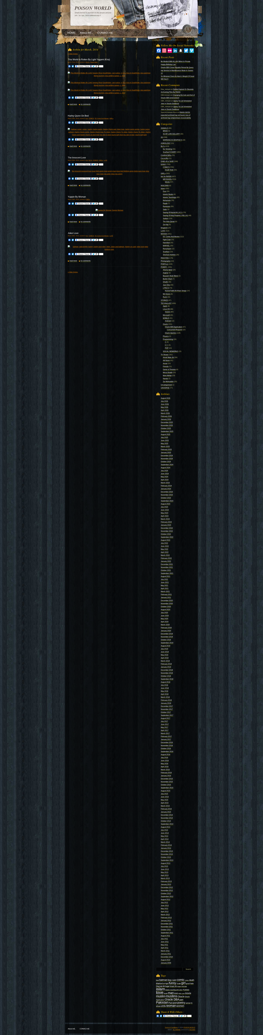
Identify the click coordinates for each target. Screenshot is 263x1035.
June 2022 (165, 546)
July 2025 (164, 437)
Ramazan (166, 206)
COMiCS (91, 118)
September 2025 (167, 431)
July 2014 (164, 830)
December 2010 (167, 957)
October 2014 (166, 821)
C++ (166, 345)
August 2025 (165, 434)
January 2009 (166, 963)
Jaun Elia (166, 285)
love (159, 992)
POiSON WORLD (93, 7)
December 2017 (167, 706)
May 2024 (164, 477)
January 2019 (166, 667)
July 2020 (164, 613)
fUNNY (163, 164)
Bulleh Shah (167, 279)
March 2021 (165, 591)
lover (166, 993)
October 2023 (166, 498)
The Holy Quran (169, 222)
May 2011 (164, 945)
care (174, 980)
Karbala (186, 990)
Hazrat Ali (160, 986)
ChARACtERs (166, 155)
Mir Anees (166, 294)
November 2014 (167, 818)
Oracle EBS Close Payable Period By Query (177, 67)
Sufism (165, 218)
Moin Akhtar (167, 376)
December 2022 (167, 528)
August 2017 (165, 718)
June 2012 (165, 906)
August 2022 (165, 540)
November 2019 (167, 637)
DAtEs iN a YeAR (167, 161)
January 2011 (166, 954)
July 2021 (164, 579)
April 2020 (164, 622)
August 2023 (165, 504)
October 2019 (166, 640)
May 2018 (164, 691)
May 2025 (164, 443)
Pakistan (162, 1002)
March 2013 (165, 878)
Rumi (165, 297)
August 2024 (165, 468)
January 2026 (166, 419)
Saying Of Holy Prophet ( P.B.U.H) (175, 215)
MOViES (164, 234)
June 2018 (165, 688)
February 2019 (166, 664)
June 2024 (165, 474)
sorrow (188, 1003)
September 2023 (167, 501)
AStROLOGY (165, 143)
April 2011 (164, 948)
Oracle (165, 324)
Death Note (94, 62)
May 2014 (164, 836)
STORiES (164, 300)
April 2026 (164, 410)
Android (168, 321)
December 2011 (167, 924)
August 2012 (165, 899)
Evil (163, 983)
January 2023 (166, 525)
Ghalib (165, 282)
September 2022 (167, 537)
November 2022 (167, 531)
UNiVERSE (165, 388)
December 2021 (167, 564)
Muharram (167, 200)
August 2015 (165, 791)
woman (171, 1005)
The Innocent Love (77, 157)
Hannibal (166, 243)
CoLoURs (164, 158)
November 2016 (167, 745)
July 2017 (164, 721)
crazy (187, 980)
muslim (160, 996)
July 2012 (164, 902)
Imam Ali (173, 986)
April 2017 (164, 730)
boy (170, 980)
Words (167, 182)
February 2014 (166, 845)
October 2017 (166, 712)
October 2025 (166, 428)
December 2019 (167, 634)
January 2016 (166, 776)
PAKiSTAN (165, 258)
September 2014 (167, 824)
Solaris (167, 312)
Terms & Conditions (171, 1027)
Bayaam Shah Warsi (170, 276)
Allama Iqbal (167, 270)
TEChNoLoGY (166, 303)
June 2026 (165, 404)
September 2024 (167, 465)
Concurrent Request (174, 330)
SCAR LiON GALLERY (171, 134)
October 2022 (166, 534)
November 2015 (167, 782)
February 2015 (166, 809)
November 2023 (167, 495)
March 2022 (165, 555)
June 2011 (165, 942)
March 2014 (165, 842)
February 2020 (166, 628)
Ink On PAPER (166, 176)
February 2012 (166, 918)
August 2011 (165, 936)
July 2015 (164, 794)
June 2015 (165, 797)
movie (188, 993)
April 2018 (164, 694)
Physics (166, 336)
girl (183, 983)
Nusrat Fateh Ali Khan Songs (175, 291)
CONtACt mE (84, 1029)
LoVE (105, 160)
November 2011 (167, 927)
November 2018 (167, 673)
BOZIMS (192, 1029)
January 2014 (166, 848)
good (188, 983)
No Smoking (167, 149)
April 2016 (164, 767)
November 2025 (167, 425)
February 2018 (166, 700)
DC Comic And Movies (102, 118)
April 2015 (164, 803)
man (171, 993)
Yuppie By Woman (77, 197)
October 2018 (166, 676)
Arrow (165, 363)
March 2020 (165, 625)
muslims (172, 996)
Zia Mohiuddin (168, 382)
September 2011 (167, 933)
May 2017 (164, 727)
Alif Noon (166, 360)
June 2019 (165, 652)
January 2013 (166, 884)
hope (167, 986)
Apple (165, 306)
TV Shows (164, 355)
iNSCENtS (165, 186)
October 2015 (166, 785)
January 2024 (166, 489)
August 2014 (165, 827)
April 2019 (164, 658)
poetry (181, 1002)
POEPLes (164, 264)
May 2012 (164, 909)
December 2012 (167, 887)
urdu (163, 1006)
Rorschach (167, 249)
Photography (165, 261)
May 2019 (164, 655)
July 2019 (164, 649)
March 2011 (165, 951)
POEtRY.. (164, 267)
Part (170, 1003)
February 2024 (166, 486)
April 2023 (164, 516)
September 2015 (167, 788)
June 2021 (165, 582)
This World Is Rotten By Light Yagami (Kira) (89, 59)
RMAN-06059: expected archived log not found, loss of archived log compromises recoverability (176, 115)
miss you (181, 993)
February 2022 (166, 558)
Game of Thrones (169, 369)
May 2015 (164, 800)
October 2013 (166, 857)
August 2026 (165, 398)
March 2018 (165, 697)
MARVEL (166, 246)
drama (159, 983)
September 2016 (167, 752)
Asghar (165, 273)
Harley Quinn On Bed (78, 116)
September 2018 (167, 679)
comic (181, 979)
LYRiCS (166, 288)
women (180, 1006)
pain (181, 999)
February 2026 (166, 416)
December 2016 (167, 742)
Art (87, 118)
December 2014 (167, 815)
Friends (165, 366)
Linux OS (166, 309)
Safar (165, 209)
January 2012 (166, 921)
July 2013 (164, 866)
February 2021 (166, 594)
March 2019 (165, 661)
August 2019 (165, 646)
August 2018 (165, 682)
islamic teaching (170, 990)
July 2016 (164, 758)
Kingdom (164, 228)
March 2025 (165, 446)
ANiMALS (164, 128)
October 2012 (166, 893)
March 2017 (165, 733)
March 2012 (165, 915)
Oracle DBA (172, 999)
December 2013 (167, 851)
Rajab (165, 203)
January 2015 (166, 812)
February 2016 (166, 773)
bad (157, 980)
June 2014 (165, 833)
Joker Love (73, 233)
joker (181, 990)
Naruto (165, 379)
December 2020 (167, 601)
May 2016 (164, 764)
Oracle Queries (170, 333)
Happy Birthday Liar (168, 64)
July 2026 (164, 401)
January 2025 (166, 453)
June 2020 (165, 616)
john (177, 990)
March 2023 (165, 519)
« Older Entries (73, 54)
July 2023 (164, 507)
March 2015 (165, 806)
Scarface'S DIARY (169, 152)
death (191, 980)
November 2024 (167, 459)
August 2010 (165, 960)
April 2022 (164, 552)
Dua (164, 191)
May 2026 (164, 407)
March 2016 (165, 770)
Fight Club (167, 240)
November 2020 (167, 604)
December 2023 (167, 492)
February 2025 (166, 450)
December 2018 (167, 670)
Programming (168, 339)
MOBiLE (166, 318)
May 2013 (164, 872)
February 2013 (166, 881)
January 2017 (166, 739)
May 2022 (164, 549)
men (176, 993)
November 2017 (167, 709)
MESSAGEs (167, 179)
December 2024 (167, 456)
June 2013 (165, 869)
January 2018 (166, 703)
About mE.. (72, 1029)
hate (192, 983)
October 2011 (166, 930)
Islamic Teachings (169, 197)
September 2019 (167, 643)
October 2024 (166, 462)
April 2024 (164, 480)
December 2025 (167, 422)
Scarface (166, 252)
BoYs (87, 62)
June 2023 (165, 510)
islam (160, 989)
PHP (166, 348)
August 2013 (165, 863)
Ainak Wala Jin (168, 357)
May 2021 (164, 585)
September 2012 (167, 896)
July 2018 (164, 685)
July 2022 (164, 543)
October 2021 (166, 570)
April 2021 (164, 588)
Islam (163, 189)
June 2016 (165, 761)
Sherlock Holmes (169, 255)
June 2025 (165, 440)
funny (172, 983)
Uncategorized (166, 385)
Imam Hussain (182, 986)
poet (175, 1003)
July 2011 (164, 939)
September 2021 (167, 573)
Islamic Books (168, 194)
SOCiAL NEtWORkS (170, 351)
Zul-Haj (165, 225)
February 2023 (166, 522)
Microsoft (166, 315)
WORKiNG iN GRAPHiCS (172, 140)
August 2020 (165, 610)
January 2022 (166, 561)
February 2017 (166, 736)
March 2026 (165, 413)
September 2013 (167, 860)
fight (166, 983)
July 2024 (164, 471)
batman (163, 979)
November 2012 (167, 890)
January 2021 (166, 597)
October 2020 (166, 607)
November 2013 (167, 854)
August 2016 (165, 755)
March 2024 (165, 483)
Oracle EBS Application (173, 327)
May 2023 (164, 513)
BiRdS (165, 131)
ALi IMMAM (176, 1029)
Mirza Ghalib (167, 373)
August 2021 (165, 576)
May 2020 (164, 619)
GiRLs (111, 118)
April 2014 (164, 839)
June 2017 (165, 724)
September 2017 (167, 715)
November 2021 (167, 567)
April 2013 (164, 875)
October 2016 (166, 748)
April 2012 (164, 912)
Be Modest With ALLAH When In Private (175, 61)
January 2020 (166, 631)
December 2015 (167, 779)
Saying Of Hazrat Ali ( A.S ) (172, 212)
